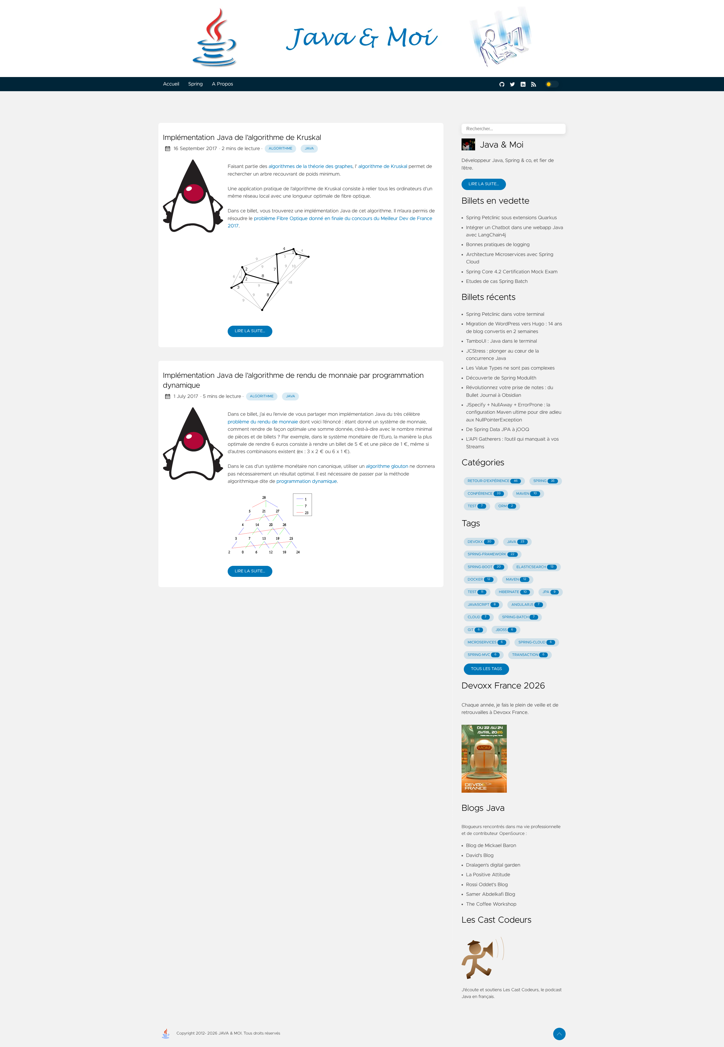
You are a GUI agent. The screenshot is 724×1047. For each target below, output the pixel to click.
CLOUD (477, 617)
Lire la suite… (250, 331)
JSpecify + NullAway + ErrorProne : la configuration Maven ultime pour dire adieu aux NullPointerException (513, 412)
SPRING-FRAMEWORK (491, 554)
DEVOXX (479, 542)
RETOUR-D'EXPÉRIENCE (493, 481)
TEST (475, 506)
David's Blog (480, 855)
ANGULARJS (525, 605)
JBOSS (504, 630)
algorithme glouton (387, 466)
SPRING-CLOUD (535, 642)
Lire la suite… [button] (484, 184)
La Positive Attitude (488, 874)
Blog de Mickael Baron (491, 845)
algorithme (280, 148)
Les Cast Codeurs (520, 990)
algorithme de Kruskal (382, 166)
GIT (474, 630)
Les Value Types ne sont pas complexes (510, 368)
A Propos (222, 84)
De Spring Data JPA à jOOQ (497, 429)
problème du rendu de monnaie (263, 422)
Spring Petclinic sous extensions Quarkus (511, 217)
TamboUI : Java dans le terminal (501, 341)
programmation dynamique (307, 481)
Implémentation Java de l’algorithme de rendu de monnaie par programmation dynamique (293, 381)
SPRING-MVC (482, 655)
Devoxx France (510, 712)
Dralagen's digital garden (493, 865)
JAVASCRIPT (482, 605)
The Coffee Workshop (491, 904)
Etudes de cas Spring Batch (497, 281)
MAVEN (526, 494)
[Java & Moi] (362, 38)
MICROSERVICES (485, 642)
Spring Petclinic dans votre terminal (505, 314)
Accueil (171, 84)
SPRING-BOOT (484, 567)
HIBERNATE (513, 592)
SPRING (544, 481)
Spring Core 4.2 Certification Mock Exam (511, 271)
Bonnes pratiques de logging (498, 244)
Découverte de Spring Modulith (501, 378)
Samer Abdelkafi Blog (490, 894)
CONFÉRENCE (484, 494)
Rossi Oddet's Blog (487, 884)
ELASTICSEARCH (534, 567)
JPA (549, 592)
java (309, 148)
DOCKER (479, 579)
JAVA (515, 542)
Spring (195, 84)
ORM (505, 506)
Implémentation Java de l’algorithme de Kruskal (242, 138)
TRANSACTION (528, 655)
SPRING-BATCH (518, 617)
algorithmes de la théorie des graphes (310, 166)
